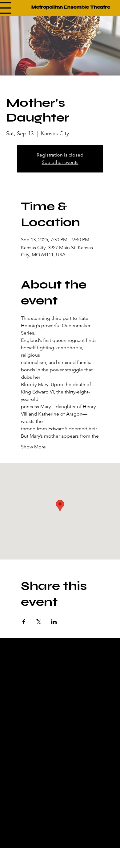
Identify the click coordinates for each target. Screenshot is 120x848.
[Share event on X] (39, 621)
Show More (33, 447)
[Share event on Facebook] (24, 621)
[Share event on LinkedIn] (54, 621)
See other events (60, 162)
